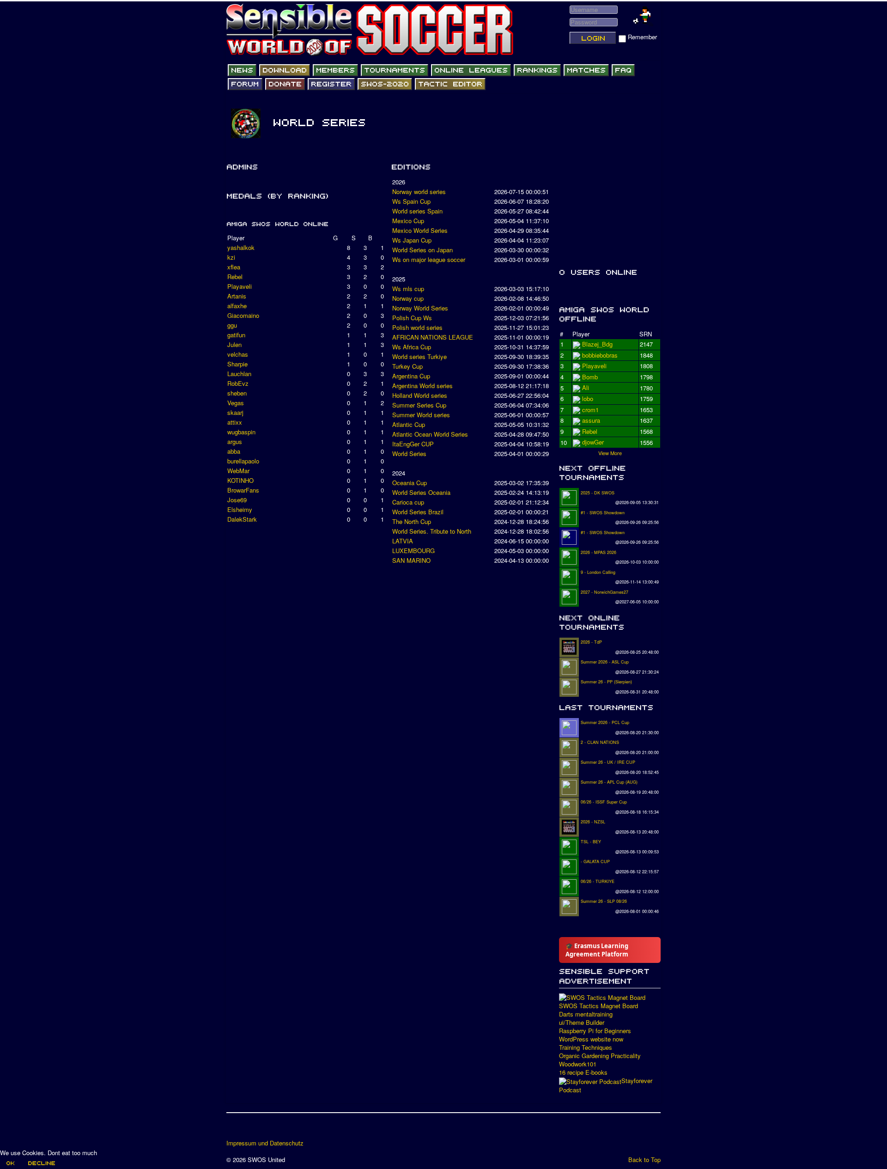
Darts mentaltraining (586, 1014)
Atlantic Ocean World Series (430, 434)
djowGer (593, 387)
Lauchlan (239, 373)
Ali (585, 398)
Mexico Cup (408, 220)
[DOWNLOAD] (284, 70)
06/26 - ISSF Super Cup (604, 802)
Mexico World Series (420, 230)
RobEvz (238, 383)
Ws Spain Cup (411, 201)
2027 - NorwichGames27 (604, 592)
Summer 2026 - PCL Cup (605, 722)
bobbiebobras (600, 365)
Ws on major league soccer (428, 259)
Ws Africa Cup (411, 346)
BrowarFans (243, 490)
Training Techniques (585, 1047)
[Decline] (41, 1163)
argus (234, 441)
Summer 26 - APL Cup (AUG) (609, 782)
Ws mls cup (408, 288)
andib (589, 431)
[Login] (593, 38)
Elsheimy (239, 509)
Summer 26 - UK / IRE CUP (608, 762)
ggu (232, 325)
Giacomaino (243, 315)
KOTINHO (240, 480)
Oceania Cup (409, 482)
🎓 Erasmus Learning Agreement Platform (596, 950)
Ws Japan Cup (411, 240)
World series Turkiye (419, 356)
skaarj (235, 412)
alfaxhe (237, 305)
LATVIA (402, 540)
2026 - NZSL (593, 822)
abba (233, 451)
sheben (237, 393)
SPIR (589, 409)
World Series (409, 453)
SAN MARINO (411, 560)
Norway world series (419, 191)
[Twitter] (251, 1129)
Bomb (590, 420)
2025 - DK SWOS (597, 493)
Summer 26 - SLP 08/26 (604, 901)
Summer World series (421, 414)
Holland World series (419, 395)
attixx (234, 422)
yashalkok (241, 247)
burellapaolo (243, 461)
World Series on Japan (422, 249)
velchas (237, 354)
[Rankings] (537, 70)
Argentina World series (422, 385)
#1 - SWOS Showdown (603, 513)
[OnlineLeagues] (471, 70)
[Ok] (10, 1163)
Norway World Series (420, 308)
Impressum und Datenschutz (265, 1143)
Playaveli (239, 286)
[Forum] (245, 84)
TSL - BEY (591, 842)
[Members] (335, 70)
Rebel (235, 276)
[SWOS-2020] (385, 84)
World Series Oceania (421, 492)
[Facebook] (234, 1129)
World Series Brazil (418, 511)
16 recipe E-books (583, 1072)
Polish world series (417, 327)
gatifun (236, 334)
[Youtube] (269, 1129)
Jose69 (237, 499)
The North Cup (411, 521)
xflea (233, 266)
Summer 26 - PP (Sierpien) (606, 682)
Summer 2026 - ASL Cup (605, 662)
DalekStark (242, 519)
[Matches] (586, 70)
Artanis (236, 296)
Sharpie (237, 363)
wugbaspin (241, 431)
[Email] (286, 1129)
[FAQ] (623, 70)
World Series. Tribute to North (431, 531)
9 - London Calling (598, 572)
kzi (231, 257)
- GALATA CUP (595, 861)
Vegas (235, 402)
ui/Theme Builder (581, 1022)
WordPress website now (591, 1039)
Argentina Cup (411, 375)
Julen (234, 344)
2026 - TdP (591, 642)
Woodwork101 (577, 1064)
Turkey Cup (407, 366)
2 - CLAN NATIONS (600, 742)
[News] (242, 70)
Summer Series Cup (419, 405)
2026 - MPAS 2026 (598, 552)
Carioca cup (408, 502)
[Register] (331, 84)
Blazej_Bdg (597, 344)
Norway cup (408, 298)
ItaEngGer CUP (413, 443)
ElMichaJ (594, 355)
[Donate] (285, 84)
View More (610, 453)
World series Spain (417, 211)
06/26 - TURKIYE (597, 881)
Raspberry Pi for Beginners (595, 1031)
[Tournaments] (394, 70)
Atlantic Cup (408, 424)
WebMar (238, 470)
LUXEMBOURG (413, 550)
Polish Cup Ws (412, 317)
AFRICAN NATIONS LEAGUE (432, 337)
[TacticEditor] (450, 84)
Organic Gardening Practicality (600, 1056)
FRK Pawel (597, 442)
